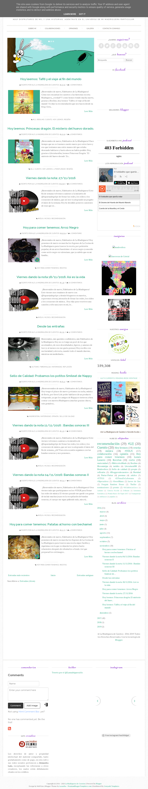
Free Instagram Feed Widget (117, 735)
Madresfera (34, 416)
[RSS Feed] (136, 45)
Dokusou (126, 490)
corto (132, 460)
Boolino (40, 119)
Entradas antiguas (85, 575)
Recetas (63, 268)
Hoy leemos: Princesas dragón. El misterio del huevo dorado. (51, 128)
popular (112, 497)
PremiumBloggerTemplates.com (79, 786)
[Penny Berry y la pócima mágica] (104, 423)
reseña (67, 119)
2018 (99, 622)
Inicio (53, 575)
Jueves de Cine (134, 481)
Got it (82, 14)
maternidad (57, 367)
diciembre (104, 612)
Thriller (133, 484)
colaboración (104, 454)
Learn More (70, 14)
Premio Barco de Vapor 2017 (118, 493)
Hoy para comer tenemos (48, 268)
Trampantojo (136, 493)
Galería (90, 28)
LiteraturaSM (59, 169)
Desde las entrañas (50, 326)
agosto (103, 532)
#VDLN (41, 218)
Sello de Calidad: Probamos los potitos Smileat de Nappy (51, 376)
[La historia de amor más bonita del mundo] (104, 402)
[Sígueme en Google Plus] (113, 45)
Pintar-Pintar (107, 475)
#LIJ (34, 119)
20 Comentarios (75, 283)
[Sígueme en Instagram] (130, 45)
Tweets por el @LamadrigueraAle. (67, 672)
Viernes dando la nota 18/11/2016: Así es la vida (51, 277)
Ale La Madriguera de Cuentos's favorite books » (120, 432)
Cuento (48, 119)
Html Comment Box (28, 711)
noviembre (104, 545)
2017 (99, 618)
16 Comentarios (75, 431)
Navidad (137, 472)
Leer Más (88, 111)
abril (102, 515)
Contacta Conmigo (111, 28)
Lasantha (62, 786)
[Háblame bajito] (133, 402)
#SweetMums (118, 481)
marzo (103, 511)
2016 (99, 507)
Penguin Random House (112, 484)
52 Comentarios (75, 332)
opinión (55, 416)
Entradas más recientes (18, 575)
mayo (102, 520)
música (47, 218)
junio (102, 524)
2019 (99, 626)
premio (116, 487)
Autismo (35, 367)
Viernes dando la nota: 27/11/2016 (51, 178)
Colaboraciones (52, 28)
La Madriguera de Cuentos (75, 784)
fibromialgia (45, 367)
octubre (103, 541)
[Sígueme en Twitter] (107, 45)
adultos (134, 475)
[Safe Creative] (28, 747)
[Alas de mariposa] (133, 426)
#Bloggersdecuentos (119, 472)
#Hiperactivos (103, 481)
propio (134, 469)
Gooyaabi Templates (111, 786)
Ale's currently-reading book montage (118, 378)
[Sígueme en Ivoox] (119, 45)
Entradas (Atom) (27, 581)
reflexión (67, 367)
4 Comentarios (75, 134)
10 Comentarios (76, 184)
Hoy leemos (58, 119)
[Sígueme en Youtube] (124, 45)
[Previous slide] (95, 701)
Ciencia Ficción (113, 490)
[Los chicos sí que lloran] (118, 401)
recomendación (58, 218)
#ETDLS (100, 478)
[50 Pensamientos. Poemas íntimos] (118, 425)
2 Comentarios (75, 85)
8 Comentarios (75, 481)
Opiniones (73, 28)
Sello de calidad (66, 416)
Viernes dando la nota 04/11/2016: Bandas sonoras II (51, 475)
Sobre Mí (32, 28)
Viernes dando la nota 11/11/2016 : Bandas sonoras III (50, 425)
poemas (121, 475)
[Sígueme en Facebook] (101, 45)
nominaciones (103, 487)
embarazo (103, 497)
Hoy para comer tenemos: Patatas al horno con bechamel (51, 524)
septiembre (105, 537)
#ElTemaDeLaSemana (124, 478)
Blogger (118, 640)
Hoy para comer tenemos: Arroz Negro (50, 227)
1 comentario (76, 233)
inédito (116, 466)
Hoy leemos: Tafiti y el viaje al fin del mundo (50, 79)
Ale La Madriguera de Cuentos (45, 85)
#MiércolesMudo (119, 463)
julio (101, 528)
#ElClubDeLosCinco (130, 487)
